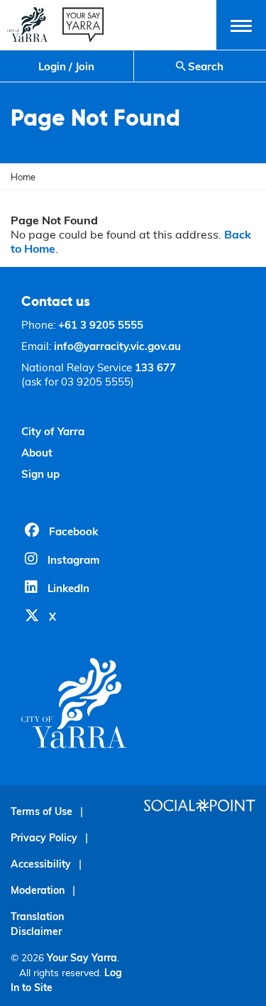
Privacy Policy (44, 837)
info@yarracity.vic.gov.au (117, 346)
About (36, 452)
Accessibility (41, 863)
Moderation (38, 890)
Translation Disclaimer (37, 923)
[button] (241, 25)
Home (23, 176)
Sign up (40, 473)
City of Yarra (52, 431)
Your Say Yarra (82, 957)
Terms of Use (41, 811)
